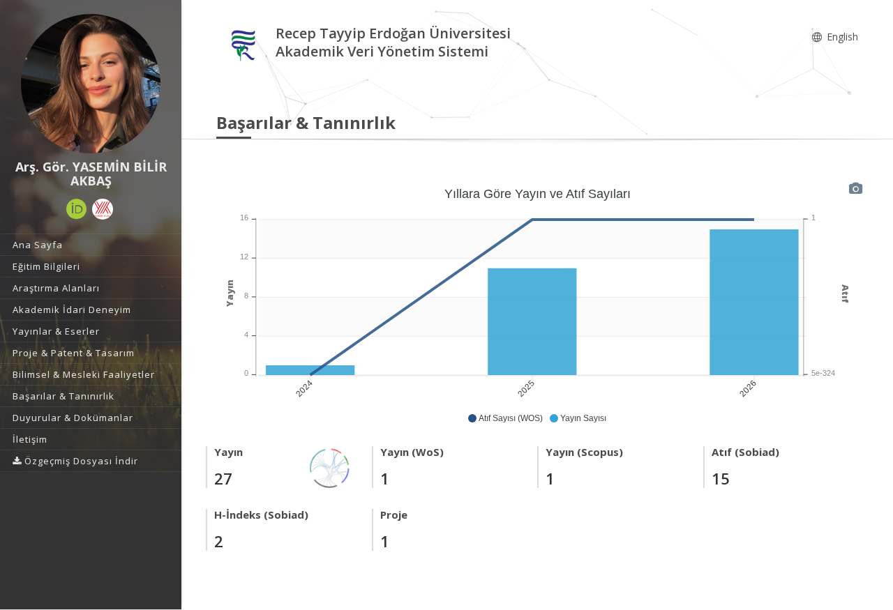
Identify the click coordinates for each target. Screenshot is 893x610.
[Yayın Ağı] (330, 466)
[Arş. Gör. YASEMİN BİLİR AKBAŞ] (90, 83)
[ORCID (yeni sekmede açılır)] (77, 209)
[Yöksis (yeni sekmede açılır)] (102, 209)
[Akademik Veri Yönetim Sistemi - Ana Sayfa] (246, 44)
